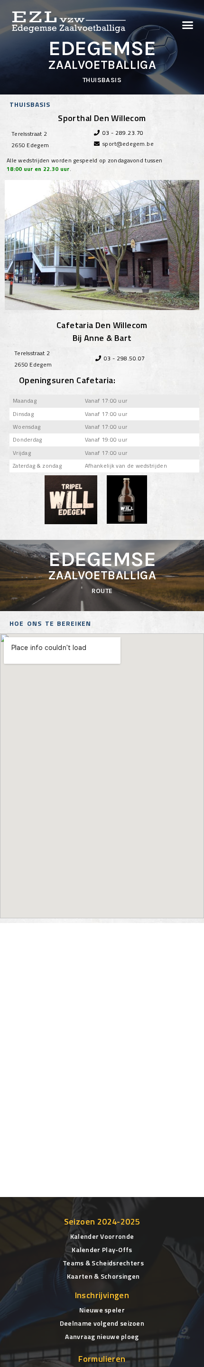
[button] (188, 25)
